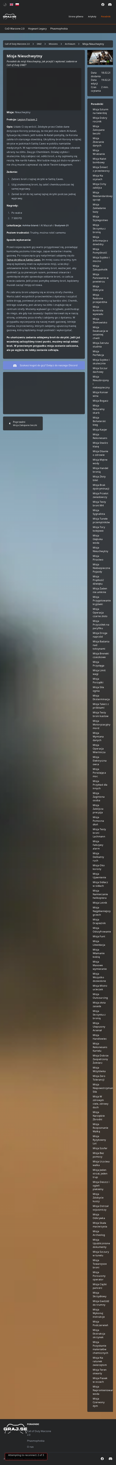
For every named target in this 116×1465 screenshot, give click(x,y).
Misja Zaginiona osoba (99, 796)
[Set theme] (5, 4)
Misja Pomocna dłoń (98, 821)
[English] (11, 4)
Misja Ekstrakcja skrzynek (99, 1333)
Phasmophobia (59, 28)
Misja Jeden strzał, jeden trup (100, 1173)
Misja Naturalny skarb (99, 409)
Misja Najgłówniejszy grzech (102, 911)
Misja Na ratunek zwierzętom (100, 1361)
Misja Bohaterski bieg (99, 421)
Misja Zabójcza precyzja (98, 809)
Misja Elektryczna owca (99, 760)
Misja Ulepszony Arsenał (99, 1026)
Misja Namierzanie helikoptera (100, 894)
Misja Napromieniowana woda (104, 1390)
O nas (30, 1446)
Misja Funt (99, 936)
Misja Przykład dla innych (100, 784)
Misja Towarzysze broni (100, 1264)
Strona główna (76, 16)
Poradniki (106, 16)
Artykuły (92, 16)
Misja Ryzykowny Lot (99, 1140)
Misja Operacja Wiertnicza (99, 748)
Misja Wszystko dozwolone (99, 977)
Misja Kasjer (100, 429)
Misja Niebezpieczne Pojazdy (101, 568)
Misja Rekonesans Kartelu (100, 1047)
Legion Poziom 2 (27, 119)
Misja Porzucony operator (99, 1276)
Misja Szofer (100, 1148)
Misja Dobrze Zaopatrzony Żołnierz (101, 1059)
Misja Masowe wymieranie (100, 965)
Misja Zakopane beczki (99, 130)
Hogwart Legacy (37, 28)
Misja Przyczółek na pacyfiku (101, 624)
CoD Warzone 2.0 (14, 28)
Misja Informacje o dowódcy (100, 240)
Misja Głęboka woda (98, 539)
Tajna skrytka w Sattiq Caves (23, 259)
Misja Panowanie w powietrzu (101, 278)
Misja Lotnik (100, 902)
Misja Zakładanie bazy (99, 208)
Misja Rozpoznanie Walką (100, 1128)
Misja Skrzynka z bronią (99, 228)
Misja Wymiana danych (98, 736)
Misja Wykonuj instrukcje (99, 1313)
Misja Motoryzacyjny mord (101, 724)
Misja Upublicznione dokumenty (101, 1243)
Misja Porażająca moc (99, 772)
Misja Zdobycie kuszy (98, 1197)
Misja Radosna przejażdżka (100, 298)
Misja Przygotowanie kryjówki (102, 600)
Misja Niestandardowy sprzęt (103, 196)
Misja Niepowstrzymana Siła (103, 1088)
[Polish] (17, 4)
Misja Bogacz (100, 400)
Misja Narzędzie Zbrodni (99, 1115)
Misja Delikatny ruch (98, 857)
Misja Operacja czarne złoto (100, 612)
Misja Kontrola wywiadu (98, 310)
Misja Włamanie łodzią (99, 953)
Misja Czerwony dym (99, 1402)
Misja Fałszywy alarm (98, 845)
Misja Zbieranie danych (98, 142)
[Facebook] (102, 4)
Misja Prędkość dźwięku (98, 580)
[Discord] (110, 4)
